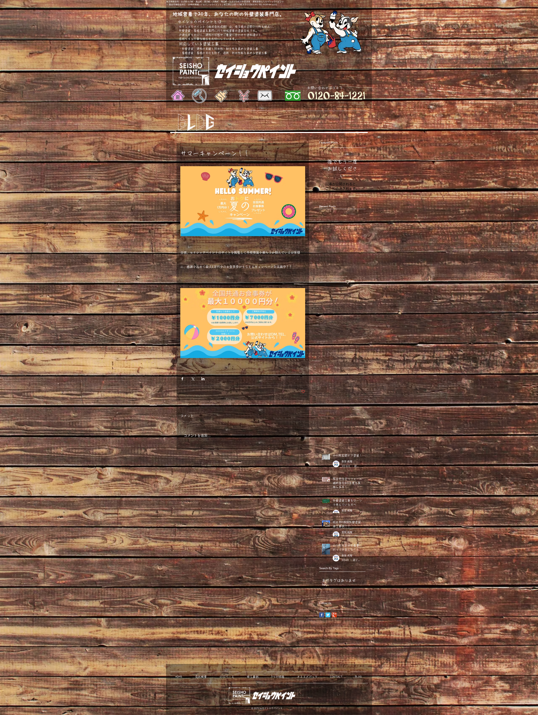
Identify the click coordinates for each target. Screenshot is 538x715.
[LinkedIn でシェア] (203, 379)
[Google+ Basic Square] (334, 614)
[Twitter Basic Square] (328, 614)
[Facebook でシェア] (182, 379)
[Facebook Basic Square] (321, 614)
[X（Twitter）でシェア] (193, 379)
